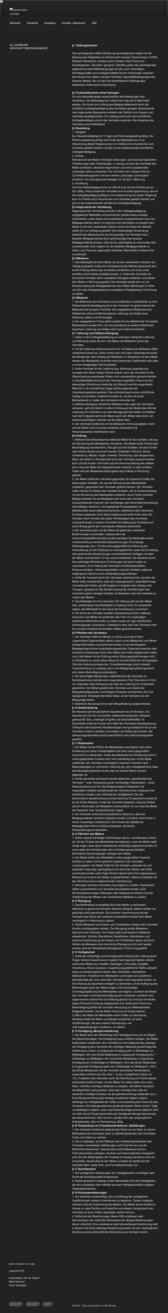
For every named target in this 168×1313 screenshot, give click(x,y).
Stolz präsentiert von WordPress (99, 1305)
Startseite (15, 22)
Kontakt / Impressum (73, 22)
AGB (94, 22)
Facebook (32, 22)
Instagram (50, 22)
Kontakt (76, 1305)
